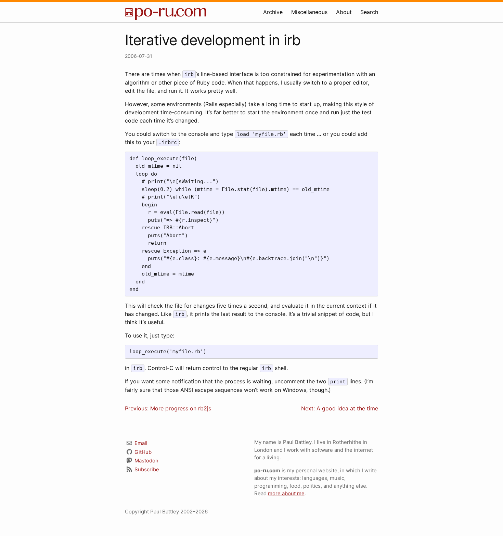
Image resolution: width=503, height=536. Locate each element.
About (344, 12)
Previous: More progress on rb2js (168, 408)
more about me (286, 493)
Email (140, 443)
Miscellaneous (309, 12)
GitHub (142, 452)
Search (369, 12)
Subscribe (146, 469)
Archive (273, 12)
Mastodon (145, 460)
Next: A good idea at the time (339, 408)
